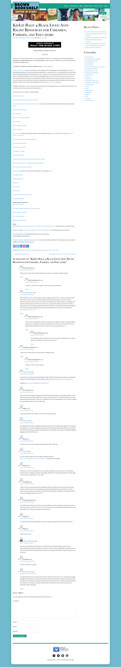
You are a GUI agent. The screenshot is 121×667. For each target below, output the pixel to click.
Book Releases (89, 63)
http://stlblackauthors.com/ (28, 309)
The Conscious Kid (18, 96)
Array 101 (15, 182)
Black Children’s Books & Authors (22, 167)
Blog (81, 6)
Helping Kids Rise (18, 175)
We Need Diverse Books (20, 109)
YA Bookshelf (89, 100)
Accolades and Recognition (93, 59)
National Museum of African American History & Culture (29, 159)
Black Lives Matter (18, 204)
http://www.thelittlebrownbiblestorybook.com (33, 458)
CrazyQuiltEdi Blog (18, 198)
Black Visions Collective (19, 212)
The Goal (55, 250)
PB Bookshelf (89, 90)
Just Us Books (17, 133)
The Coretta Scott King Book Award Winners (25, 100)
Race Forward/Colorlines (20, 125)
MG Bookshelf (89, 84)
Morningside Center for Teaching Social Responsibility (28, 163)
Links (106, 6)
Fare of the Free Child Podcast (21, 117)
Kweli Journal (17, 171)
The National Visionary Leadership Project (25, 139)
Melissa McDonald (28, 541)
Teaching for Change (18, 151)
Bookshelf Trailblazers (91, 72)
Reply (21, 277)
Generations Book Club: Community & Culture (62, 254)
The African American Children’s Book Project (26, 104)
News (50, 250)
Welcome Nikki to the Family (93, 47)
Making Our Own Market (92, 82)
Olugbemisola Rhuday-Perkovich (23, 37)
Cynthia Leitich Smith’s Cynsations (22, 194)
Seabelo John (27, 372)
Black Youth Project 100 (20, 143)
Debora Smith (27, 571)
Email (15, 626)
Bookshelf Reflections (24, 250)
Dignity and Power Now (19, 220)
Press (100, 6)
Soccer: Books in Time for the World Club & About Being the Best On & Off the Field (96, 33)
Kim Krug (25, 420)
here (14, 106)
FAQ (95, 6)
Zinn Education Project (19, 147)
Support (87, 94)
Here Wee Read (17, 113)
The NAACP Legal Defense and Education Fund (26, 208)
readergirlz (88, 92)
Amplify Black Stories (91, 61)
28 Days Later (88, 6)
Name (15, 622)
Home (66, 6)
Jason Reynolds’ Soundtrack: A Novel (95, 37)
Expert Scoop (89, 74)
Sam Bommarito (28, 292)
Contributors (74, 6)
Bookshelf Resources (37, 250)
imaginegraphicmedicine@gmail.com (62, 379)
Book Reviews (89, 65)
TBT (86, 96)
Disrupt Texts (16, 190)
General (46, 250)
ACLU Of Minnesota (18, 216)
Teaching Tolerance (18, 155)
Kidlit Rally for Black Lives (21, 254)
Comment (16, 600)
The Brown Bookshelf (19, 70)
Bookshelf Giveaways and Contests (95, 67)
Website (15, 631)
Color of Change (17, 129)
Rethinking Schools (18, 178)
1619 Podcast (17, 121)
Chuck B (25, 451)
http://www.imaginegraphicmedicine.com (37, 383)
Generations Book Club (92, 80)
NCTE (87, 86)
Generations (88, 78)
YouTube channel (47, 66)
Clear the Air (16, 186)
